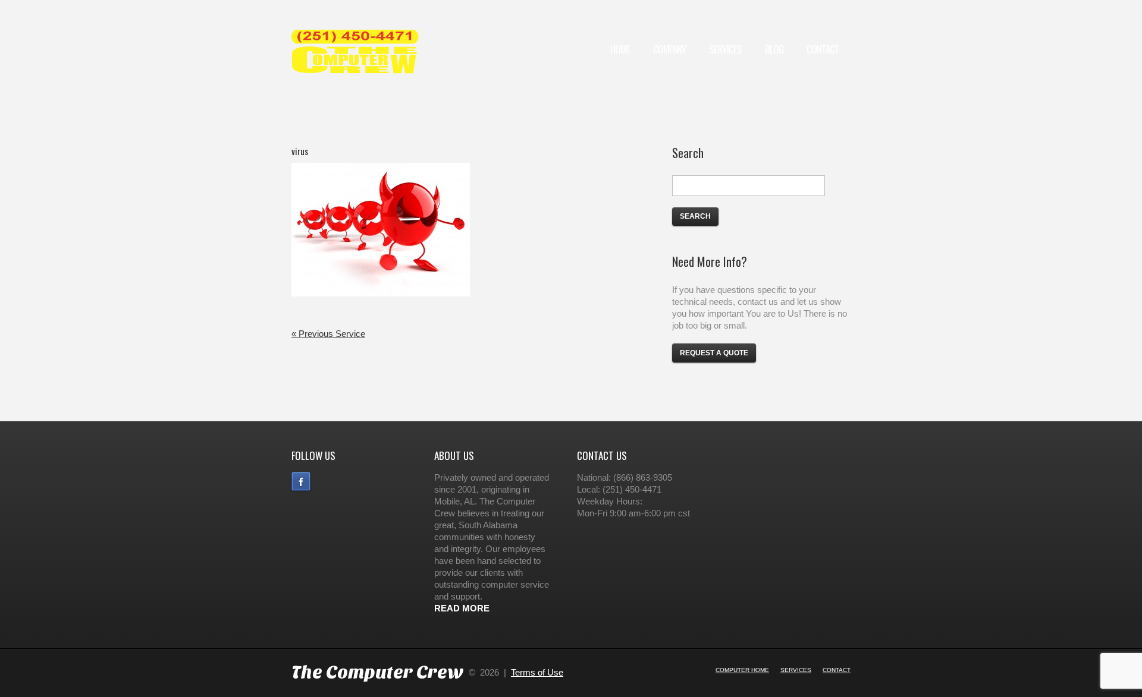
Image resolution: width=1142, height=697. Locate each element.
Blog (774, 49)
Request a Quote (714, 353)
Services (725, 49)
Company (669, 49)
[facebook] (303, 481)
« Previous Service (328, 334)
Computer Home (742, 670)
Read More (462, 608)
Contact (823, 49)
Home (620, 49)
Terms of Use (537, 672)
